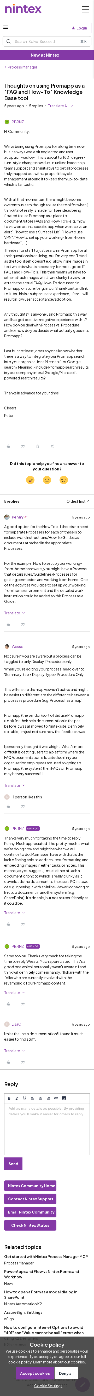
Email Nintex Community (31, 1212)
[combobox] (47, 41)
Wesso (18, 646)
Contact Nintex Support (31, 1198)
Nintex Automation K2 (23, 1303)
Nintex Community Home (31, 1185)
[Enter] (9, 41)
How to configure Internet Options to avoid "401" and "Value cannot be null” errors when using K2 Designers (44, 1332)
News (9, 1283)
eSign (9, 1318)
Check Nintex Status (30, 1225)
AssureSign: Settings (23, 1312)
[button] (6, 28)
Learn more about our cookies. (59, 1362)
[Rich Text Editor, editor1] (47, 1129)
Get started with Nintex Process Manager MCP (46, 1256)
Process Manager (22, 67)
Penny (18, 517)
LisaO (16, 1024)
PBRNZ (18, 121)
